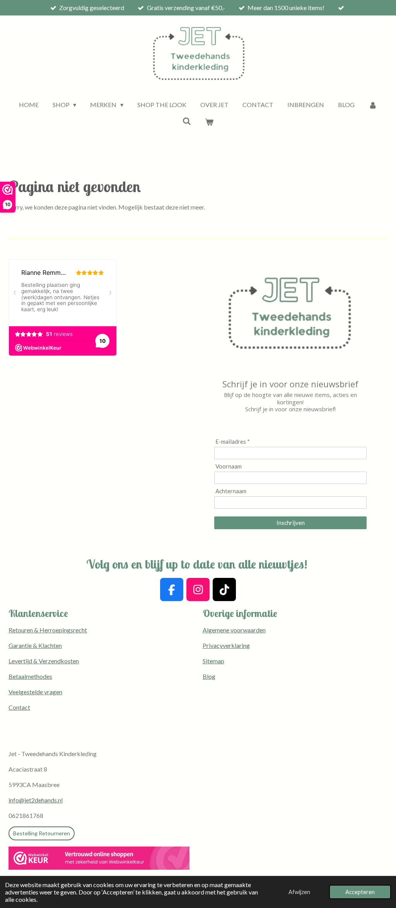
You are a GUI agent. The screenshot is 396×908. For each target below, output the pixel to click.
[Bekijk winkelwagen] (209, 121)
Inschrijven (291, 522)
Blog (209, 676)
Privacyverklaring (226, 645)
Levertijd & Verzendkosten (44, 660)
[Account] (373, 104)
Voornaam (228, 466)
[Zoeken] (187, 120)
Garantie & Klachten (35, 645)
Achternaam (230, 490)
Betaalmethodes (30, 676)
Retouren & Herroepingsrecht (48, 630)
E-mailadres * (232, 441)
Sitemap (213, 660)
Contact (19, 707)
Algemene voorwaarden (234, 630)
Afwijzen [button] (299, 892)
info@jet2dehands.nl (36, 800)
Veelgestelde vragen (35, 691)
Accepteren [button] (360, 892)
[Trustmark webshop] (99, 859)
